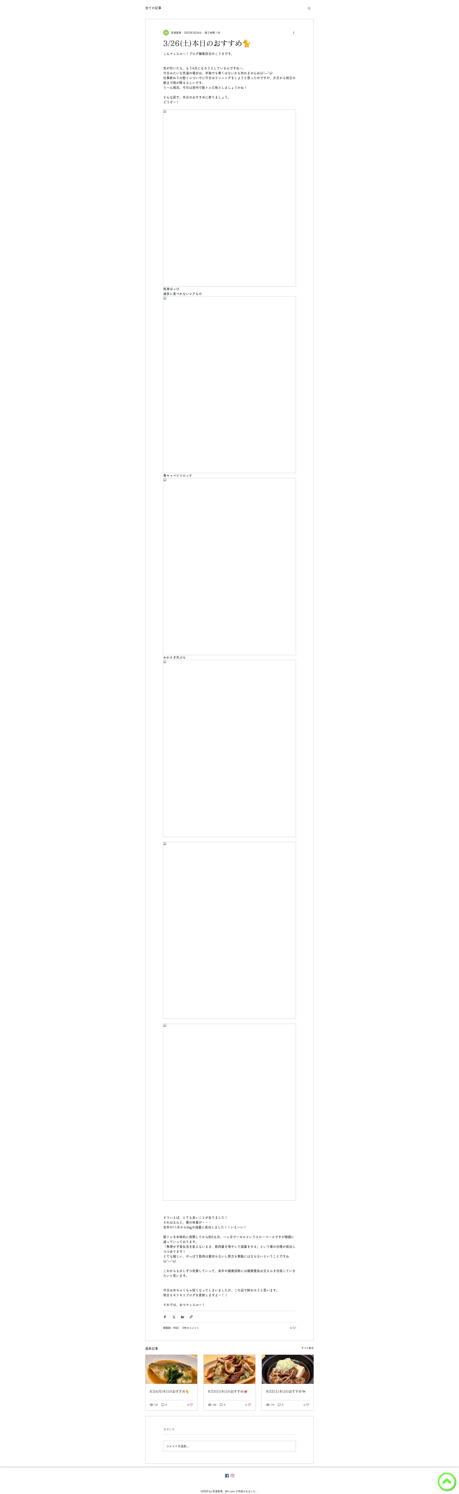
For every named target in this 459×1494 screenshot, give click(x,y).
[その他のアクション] (294, 33)
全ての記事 (153, 8)
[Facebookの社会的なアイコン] (227, 1475)
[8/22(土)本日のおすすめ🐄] (288, 1369)
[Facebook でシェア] (165, 1317)
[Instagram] (232, 1475)
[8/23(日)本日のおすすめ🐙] (229, 1369)
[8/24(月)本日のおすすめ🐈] (171, 1369)
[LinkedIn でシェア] (182, 1317)
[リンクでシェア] (191, 1317)
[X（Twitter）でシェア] (173, 1317)
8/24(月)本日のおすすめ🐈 (169, 1391)
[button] (309, 8)
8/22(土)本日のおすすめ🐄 (286, 1391)
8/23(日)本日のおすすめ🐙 (227, 1391)
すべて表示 (307, 1348)
